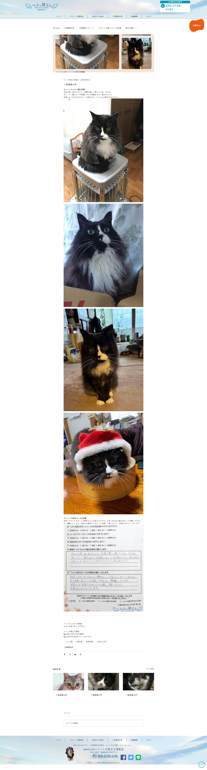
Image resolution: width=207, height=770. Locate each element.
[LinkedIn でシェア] (75, 654)
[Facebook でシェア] (65, 654)
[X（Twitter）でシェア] (70, 654)
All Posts (56, 28)
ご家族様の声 (69, 28)
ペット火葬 (69, 641)
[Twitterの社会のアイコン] (131, 757)
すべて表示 (150, 669)
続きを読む (130, 28)
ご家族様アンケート (86, 28)
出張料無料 (89, 641)
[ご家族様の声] (68, 681)
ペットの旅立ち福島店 (103, 749)
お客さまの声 (101, 641)
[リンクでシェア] (80, 654)
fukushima (41, 9)
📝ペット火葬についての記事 (109, 28)
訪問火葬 (79, 641)
